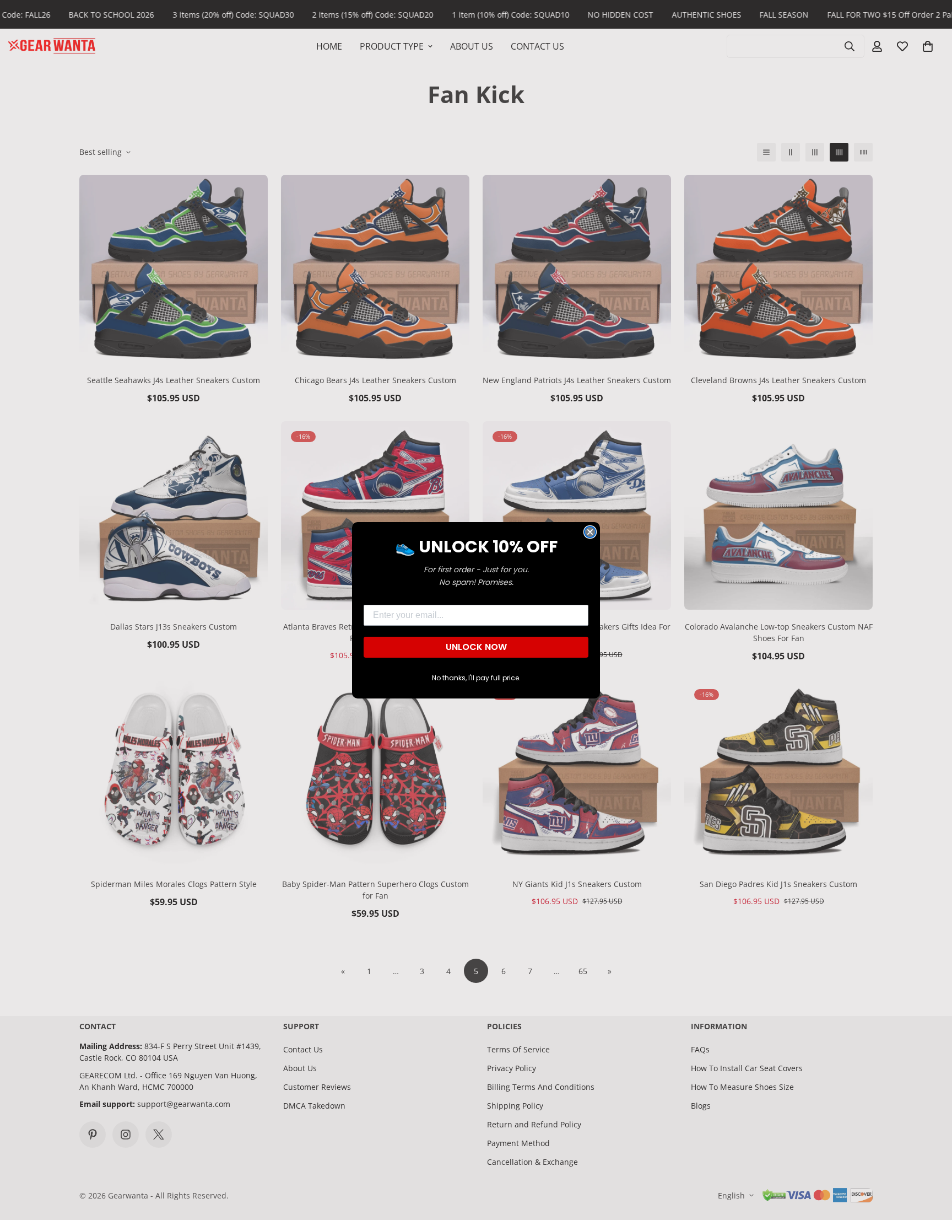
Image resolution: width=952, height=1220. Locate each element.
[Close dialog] (590, 532)
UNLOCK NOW (476, 647)
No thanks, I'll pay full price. (476, 677)
